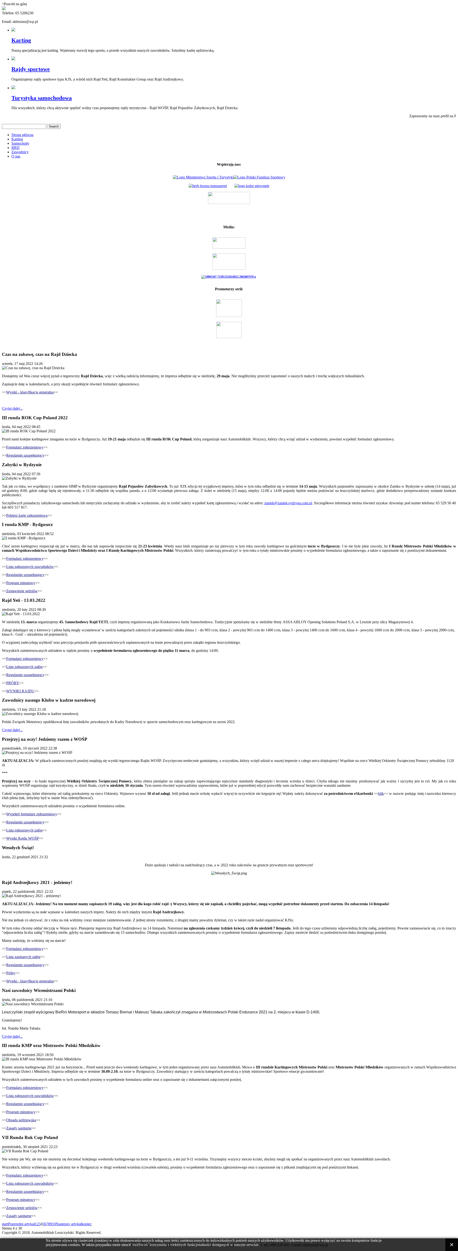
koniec (87, 1224)
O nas (15, 156)
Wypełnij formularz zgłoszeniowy (31, 814)
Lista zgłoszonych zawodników (30, 567)
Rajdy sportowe (30, 69)
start (5, 1224)
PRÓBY (12, 683)
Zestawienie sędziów (22, 591)
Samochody (20, 143)
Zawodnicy (20, 152)
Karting (21, 40)
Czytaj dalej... (12, 408)
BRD (15, 148)
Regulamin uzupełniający (25, 455)
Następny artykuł (69, 1224)
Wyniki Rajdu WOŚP (22, 838)
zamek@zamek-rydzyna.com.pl (288, 503)
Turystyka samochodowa (41, 98)
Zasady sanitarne (18, 1128)
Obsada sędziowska (21, 1120)
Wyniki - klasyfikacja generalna (30, 392)
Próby (10, 973)
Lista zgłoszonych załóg (24, 667)
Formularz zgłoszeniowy (24, 447)
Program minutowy (20, 583)
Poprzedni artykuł (21, 1224)
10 (54, 1224)
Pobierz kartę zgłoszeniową (26, 515)
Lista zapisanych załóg (23, 957)
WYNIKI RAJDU (20, 691)
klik (381, 793)
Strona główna (22, 135)
